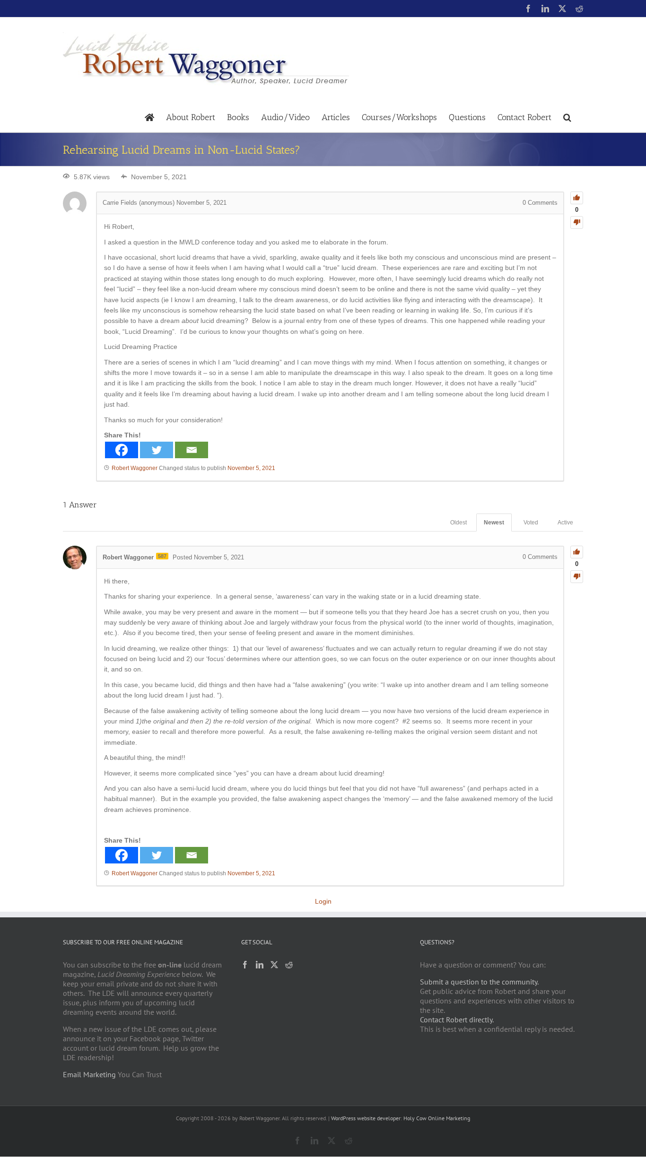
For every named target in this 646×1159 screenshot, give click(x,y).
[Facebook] (121, 450)
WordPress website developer (366, 1118)
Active (565, 522)
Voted (531, 522)
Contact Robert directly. (457, 1019)
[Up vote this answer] (576, 552)
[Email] (191, 450)
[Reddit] (289, 964)
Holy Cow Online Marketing (436, 1118)
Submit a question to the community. (479, 981)
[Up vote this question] (576, 198)
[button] (567, 116)
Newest (494, 522)
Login (323, 901)
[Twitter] (156, 450)
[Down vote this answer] (576, 576)
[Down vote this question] (576, 222)
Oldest (458, 522)
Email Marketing (89, 1074)
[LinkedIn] (259, 964)
